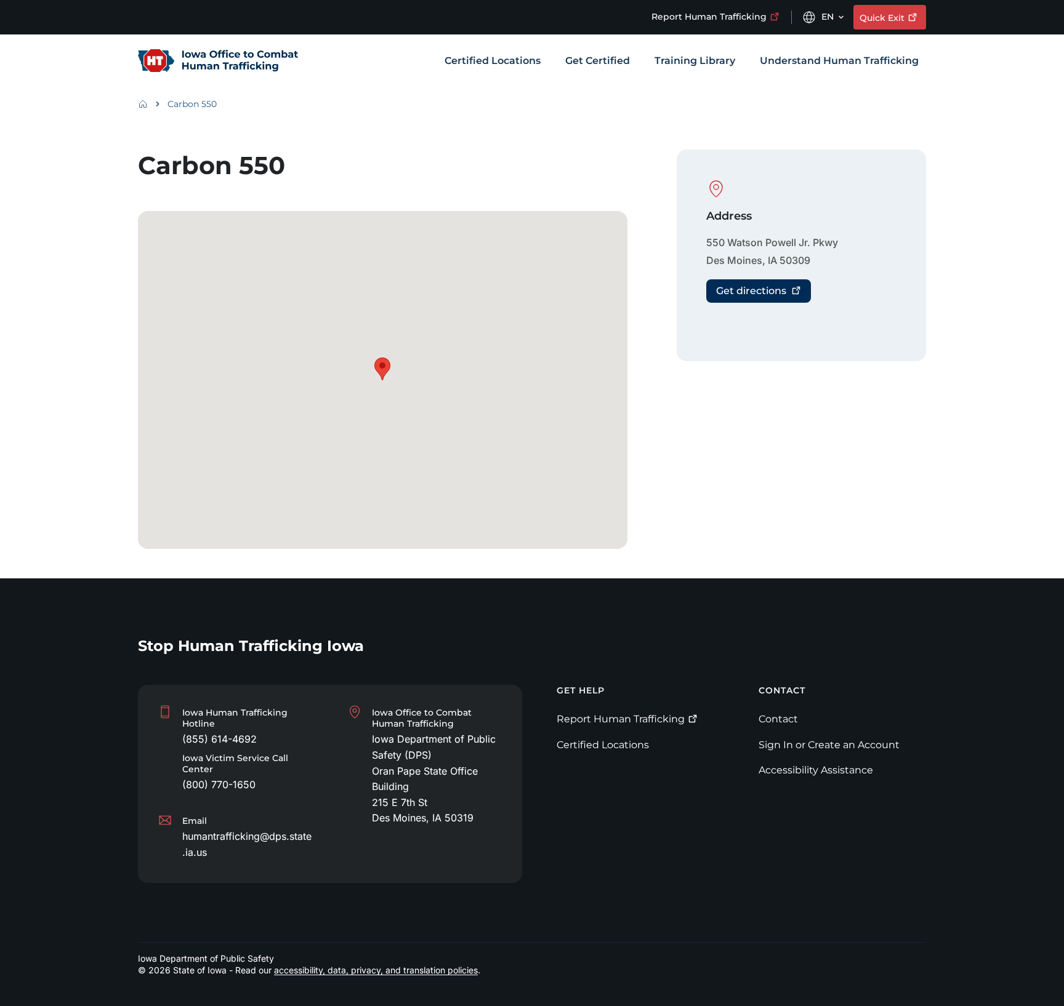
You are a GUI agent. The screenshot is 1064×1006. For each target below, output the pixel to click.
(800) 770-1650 (219, 784)
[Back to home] (146, 104)
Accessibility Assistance (816, 770)
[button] (382, 368)
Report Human (709, 16)
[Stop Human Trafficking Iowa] (218, 61)
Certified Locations (603, 745)
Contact (778, 719)
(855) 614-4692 (219, 739)
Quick (882, 17)
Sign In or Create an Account (829, 745)
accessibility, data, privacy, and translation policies (376, 970)
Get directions (751, 291)
